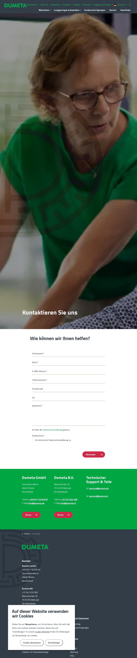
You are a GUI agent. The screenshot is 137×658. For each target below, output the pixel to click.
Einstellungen (54, 642)
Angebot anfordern (102, 4)
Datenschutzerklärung (52, 429)
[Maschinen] (50, 10)
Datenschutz (38, 435)
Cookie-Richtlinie (42, 631)
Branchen (55, 4)
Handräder (125, 10)
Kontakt (87, 4)
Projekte (66, 4)
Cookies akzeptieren (32, 642)
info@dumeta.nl (68, 503)
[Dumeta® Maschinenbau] (15, 5)
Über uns (44, 4)
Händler (76, 4)
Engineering (75, 624)
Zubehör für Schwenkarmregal (35, 652)
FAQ (72, 655)
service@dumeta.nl (98, 496)
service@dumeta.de (99, 488)
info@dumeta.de (36, 503)
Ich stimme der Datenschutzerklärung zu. (53, 440)
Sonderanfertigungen (94, 10)
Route (28, 514)
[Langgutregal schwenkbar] (80, 10)
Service (112, 10)
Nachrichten (31, 4)
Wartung (74, 652)
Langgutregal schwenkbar (66, 10)
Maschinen (44, 10)
